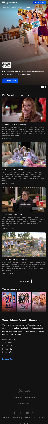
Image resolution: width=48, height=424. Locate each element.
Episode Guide (8, 359)
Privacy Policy (30, 397)
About (28, 7)
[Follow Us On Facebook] (15, 413)
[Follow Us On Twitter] (21, 412)
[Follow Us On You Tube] (27, 413)
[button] (3, 3)
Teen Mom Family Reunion (12, 7)
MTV (10, 352)
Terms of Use (17, 397)
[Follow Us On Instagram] (33, 413)
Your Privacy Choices (24, 403)
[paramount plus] (11, 2)
